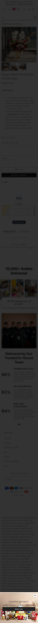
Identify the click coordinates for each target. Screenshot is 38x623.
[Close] (35, 595)
